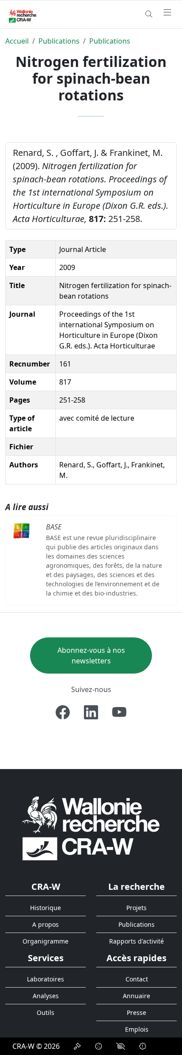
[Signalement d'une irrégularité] (142, 1046)
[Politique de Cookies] (98, 1046)
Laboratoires (45, 979)
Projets (136, 907)
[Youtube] (119, 712)
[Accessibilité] (120, 1046)
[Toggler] (167, 13)
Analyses (46, 996)
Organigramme (45, 941)
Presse (136, 1012)
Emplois (136, 1029)
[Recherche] (149, 14)
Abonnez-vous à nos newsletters (91, 655)
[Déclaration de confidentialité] (77, 1046)
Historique (45, 907)
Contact (136, 979)
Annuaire (136, 996)
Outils (45, 1012)
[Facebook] (63, 712)
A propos (45, 924)
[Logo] (91, 828)
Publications (59, 41)
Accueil (17, 41)
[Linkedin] (91, 712)
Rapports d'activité (136, 941)
